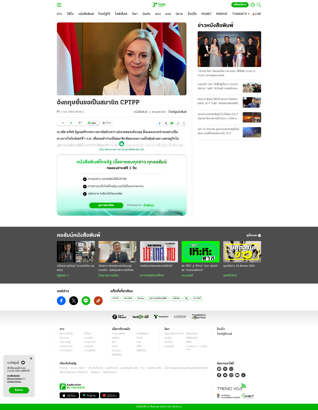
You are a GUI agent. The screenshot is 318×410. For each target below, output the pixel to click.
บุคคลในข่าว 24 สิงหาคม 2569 (239, 266)
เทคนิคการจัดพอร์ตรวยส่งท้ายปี (156, 266)
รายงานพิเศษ (119, 333)
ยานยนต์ (88, 346)
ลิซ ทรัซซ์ (128, 298)
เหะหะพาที (187, 275)
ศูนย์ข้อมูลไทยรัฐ (129, 368)
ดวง (114, 342)
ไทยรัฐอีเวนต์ (224, 334)
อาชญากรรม (66, 346)
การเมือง (88, 338)
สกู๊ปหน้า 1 (63, 275)
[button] (159, 123)
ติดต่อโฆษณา (110, 372)
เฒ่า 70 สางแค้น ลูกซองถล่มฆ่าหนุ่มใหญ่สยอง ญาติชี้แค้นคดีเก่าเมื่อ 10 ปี (218, 131)
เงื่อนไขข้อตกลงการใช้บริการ (74, 372)
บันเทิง (139, 338)
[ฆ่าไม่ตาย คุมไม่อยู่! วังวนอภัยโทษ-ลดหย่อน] (76, 251)
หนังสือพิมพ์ (140, 112)
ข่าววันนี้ (197, 298)
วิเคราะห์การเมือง (108, 275)
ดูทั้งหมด (252, 235)
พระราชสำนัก (66, 333)
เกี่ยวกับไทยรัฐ (95, 368)
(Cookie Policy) (14, 382)
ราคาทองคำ (66, 350)
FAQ (142, 368)
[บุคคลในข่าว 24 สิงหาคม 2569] (242, 251)
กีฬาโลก (169, 342)
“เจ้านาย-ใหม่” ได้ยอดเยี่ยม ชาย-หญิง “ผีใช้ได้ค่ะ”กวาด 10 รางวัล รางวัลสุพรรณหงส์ (226, 73)
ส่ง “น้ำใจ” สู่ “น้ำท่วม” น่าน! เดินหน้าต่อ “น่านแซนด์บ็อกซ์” (200, 268)
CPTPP (115, 298)
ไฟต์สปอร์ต (191, 338)
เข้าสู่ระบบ (148, 205)
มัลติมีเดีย (117, 355)
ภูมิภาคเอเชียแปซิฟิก (158, 298)
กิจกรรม (64, 368)
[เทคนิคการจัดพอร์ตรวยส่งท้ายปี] (159, 251)
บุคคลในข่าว (230, 275)
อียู (186, 298)
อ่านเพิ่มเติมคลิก (14, 377)
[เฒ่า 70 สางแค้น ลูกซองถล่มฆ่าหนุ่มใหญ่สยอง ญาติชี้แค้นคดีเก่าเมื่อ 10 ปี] (252, 132)
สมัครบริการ (240, 4)
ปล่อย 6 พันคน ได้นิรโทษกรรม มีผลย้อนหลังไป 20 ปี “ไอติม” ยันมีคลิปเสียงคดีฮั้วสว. (218, 102)
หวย (138, 342)
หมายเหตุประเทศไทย (152, 275)
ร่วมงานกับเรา (78, 368)
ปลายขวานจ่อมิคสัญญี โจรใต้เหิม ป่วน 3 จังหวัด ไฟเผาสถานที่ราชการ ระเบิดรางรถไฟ (218, 117)
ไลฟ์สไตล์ (141, 350)
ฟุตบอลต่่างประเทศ (174, 333)
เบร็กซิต (176, 298)
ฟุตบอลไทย (192, 333)
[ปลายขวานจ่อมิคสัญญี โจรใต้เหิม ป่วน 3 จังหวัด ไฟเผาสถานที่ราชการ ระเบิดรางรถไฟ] (252, 117)
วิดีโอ (139, 346)
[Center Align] (31, 358)
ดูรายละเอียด (106, 205)
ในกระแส (64, 338)
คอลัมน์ (115, 338)
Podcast (116, 350)
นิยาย (115, 346)
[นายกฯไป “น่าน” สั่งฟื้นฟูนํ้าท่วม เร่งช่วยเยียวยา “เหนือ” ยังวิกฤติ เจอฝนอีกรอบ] (252, 87)
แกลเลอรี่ (169, 346)
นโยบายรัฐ (65, 342)
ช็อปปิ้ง (221, 329)
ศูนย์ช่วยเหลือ (154, 368)
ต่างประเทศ (158, 112)
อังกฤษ (140, 298)
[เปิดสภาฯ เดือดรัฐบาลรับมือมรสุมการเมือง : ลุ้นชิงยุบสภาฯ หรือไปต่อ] (117, 251)
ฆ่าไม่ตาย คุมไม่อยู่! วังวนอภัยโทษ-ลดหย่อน (75, 268)
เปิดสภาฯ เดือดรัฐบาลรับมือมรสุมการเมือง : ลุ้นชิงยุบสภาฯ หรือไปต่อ (116, 268)
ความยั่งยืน (90, 350)
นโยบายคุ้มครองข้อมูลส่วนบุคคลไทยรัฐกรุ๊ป (186, 368)
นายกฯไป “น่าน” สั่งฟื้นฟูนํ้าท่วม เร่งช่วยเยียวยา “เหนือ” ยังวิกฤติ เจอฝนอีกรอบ (218, 86)
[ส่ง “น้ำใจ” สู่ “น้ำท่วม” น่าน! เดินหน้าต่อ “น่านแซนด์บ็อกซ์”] (201, 251)
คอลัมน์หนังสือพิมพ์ (78, 235)
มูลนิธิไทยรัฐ (112, 368)
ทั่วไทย (87, 333)
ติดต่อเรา (95, 372)
